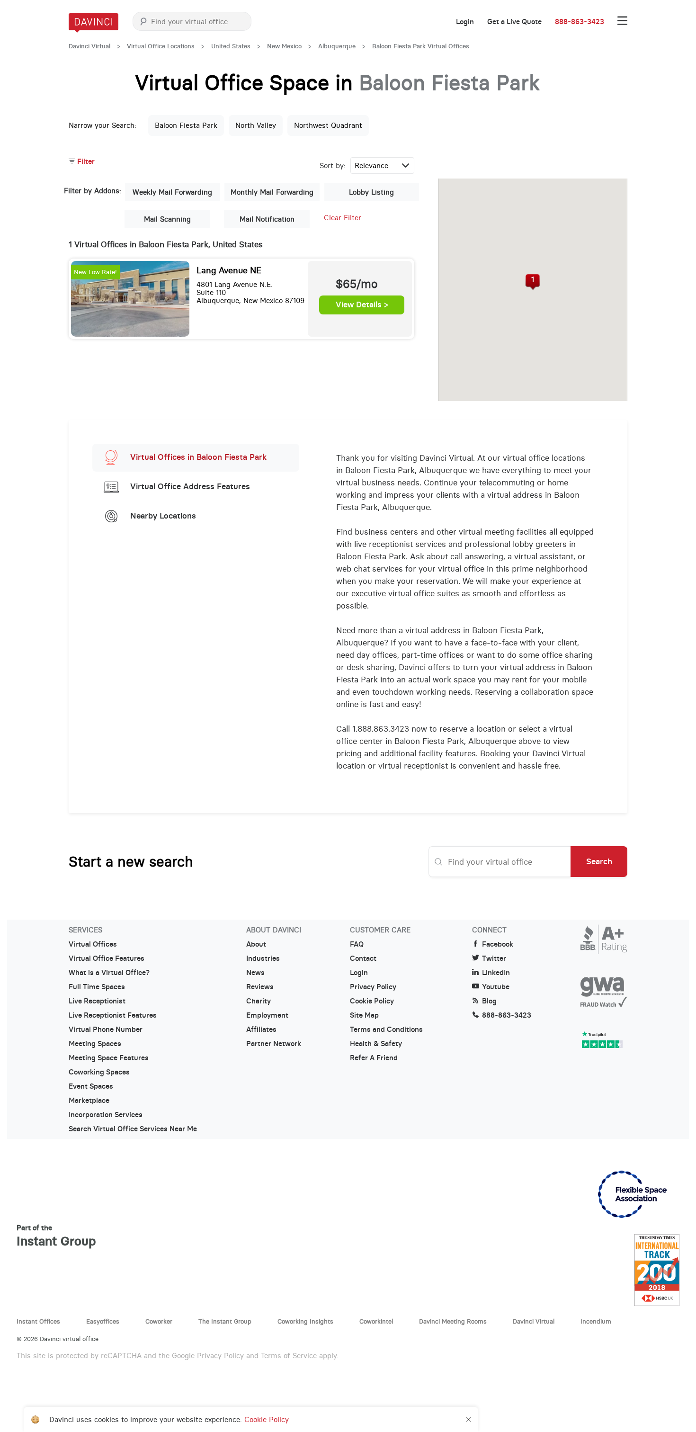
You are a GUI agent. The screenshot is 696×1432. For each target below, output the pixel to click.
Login (465, 21)
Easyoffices (102, 1321)
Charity (258, 1001)
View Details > (362, 305)
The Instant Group (224, 1321)
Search (599, 861)
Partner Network (273, 1043)
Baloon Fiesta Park (186, 125)
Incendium (595, 1321)
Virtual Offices (93, 944)
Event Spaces (91, 1086)
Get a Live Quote (514, 21)
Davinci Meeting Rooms (453, 1321)
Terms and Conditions (386, 1029)
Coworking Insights (305, 1321)
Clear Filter (342, 217)
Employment (267, 1015)
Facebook (497, 944)
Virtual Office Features (106, 958)
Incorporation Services (106, 1114)
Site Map (364, 1015)
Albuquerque (337, 46)
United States (230, 46)
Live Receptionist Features (113, 1015)
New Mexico (284, 46)
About (256, 944)
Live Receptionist (97, 1001)
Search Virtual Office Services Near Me (133, 1129)
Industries (263, 958)
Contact (363, 958)
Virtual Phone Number (106, 1029)
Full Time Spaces (97, 987)
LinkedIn (496, 972)
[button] (533, 282)
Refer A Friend (374, 1058)
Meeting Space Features (109, 1058)
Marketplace (89, 1100)
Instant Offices (38, 1321)
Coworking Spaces (99, 1072)
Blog (489, 1001)
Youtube (495, 987)
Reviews (260, 987)
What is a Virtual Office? (109, 972)
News (255, 972)
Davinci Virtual (89, 46)
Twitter (494, 958)
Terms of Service (289, 1355)
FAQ (357, 944)
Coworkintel (376, 1321)
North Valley (255, 125)
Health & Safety (376, 1043)
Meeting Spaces (95, 1043)
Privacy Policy (373, 987)
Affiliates (261, 1029)
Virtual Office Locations (161, 46)
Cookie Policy (372, 1001)
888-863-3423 (579, 21)
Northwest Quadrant (328, 125)
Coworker (158, 1321)
